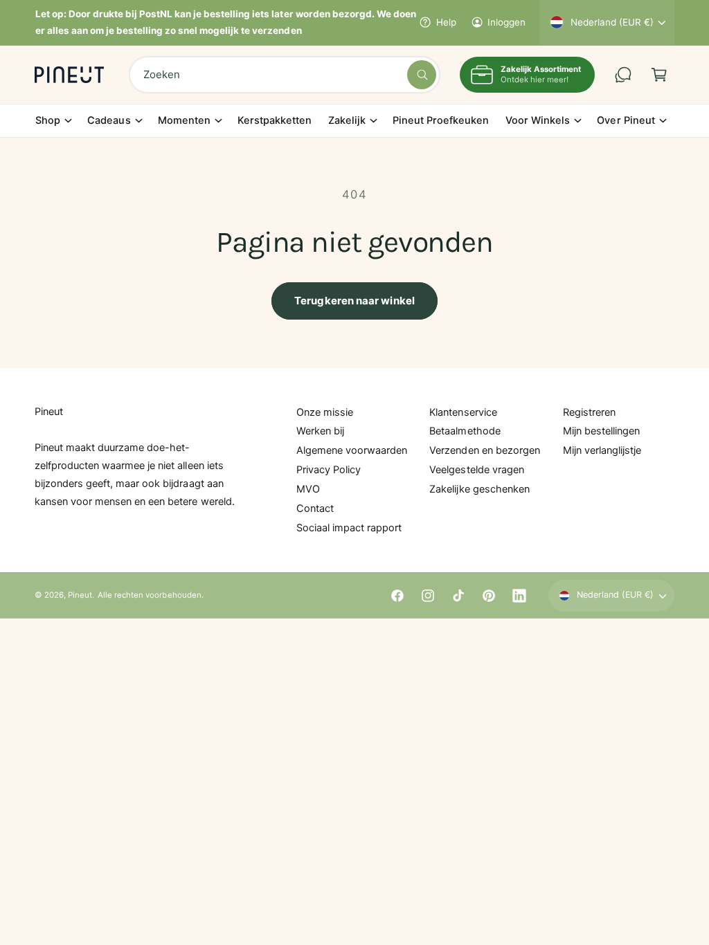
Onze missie (324, 412)
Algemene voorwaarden (351, 450)
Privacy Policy (328, 470)
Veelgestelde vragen (476, 470)
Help (446, 22)
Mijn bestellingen (601, 431)
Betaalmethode (464, 431)
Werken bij (320, 431)
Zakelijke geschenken (479, 489)
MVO (308, 489)
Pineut (80, 595)
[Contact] (623, 75)
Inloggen (506, 22)
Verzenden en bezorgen (484, 450)
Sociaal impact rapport (349, 528)
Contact (315, 508)
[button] (659, 75)
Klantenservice (462, 412)
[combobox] (284, 75)
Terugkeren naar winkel (354, 300)
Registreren (589, 412)
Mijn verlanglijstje (602, 450)
